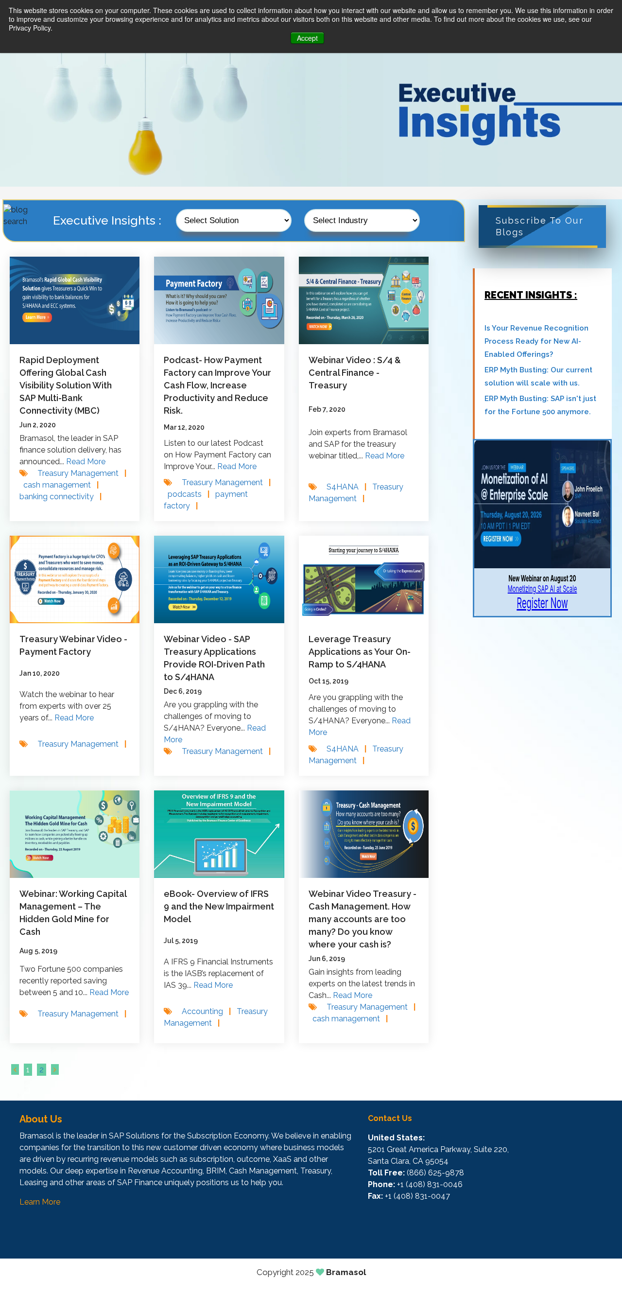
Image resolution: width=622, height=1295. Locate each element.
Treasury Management (81, 473)
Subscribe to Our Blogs (540, 226)
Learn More (39, 1202)
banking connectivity (60, 496)
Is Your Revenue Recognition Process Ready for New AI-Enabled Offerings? (536, 341)
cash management (61, 485)
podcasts (188, 494)
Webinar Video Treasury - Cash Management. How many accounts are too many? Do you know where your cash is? (362, 919)
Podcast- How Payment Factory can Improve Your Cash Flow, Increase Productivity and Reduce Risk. (217, 385)
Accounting (206, 1011)
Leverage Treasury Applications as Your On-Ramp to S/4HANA (360, 651)
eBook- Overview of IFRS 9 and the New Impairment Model (219, 906)
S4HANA (346, 486)
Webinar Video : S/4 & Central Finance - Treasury (355, 372)
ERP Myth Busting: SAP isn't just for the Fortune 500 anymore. (540, 405)
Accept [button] (307, 38)
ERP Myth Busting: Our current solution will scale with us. (538, 376)
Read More (85, 461)
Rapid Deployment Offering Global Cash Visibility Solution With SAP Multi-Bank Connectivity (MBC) (65, 385)
